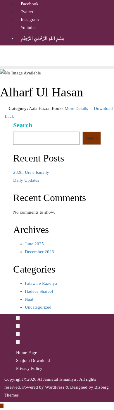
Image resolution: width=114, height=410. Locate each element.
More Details (76, 108)
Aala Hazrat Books (46, 108)
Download (103, 108)
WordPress (54, 387)
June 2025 (34, 243)
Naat (29, 299)
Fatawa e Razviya (41, 283)
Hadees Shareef (39, 291)
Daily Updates (26, 180)
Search (22, 125)
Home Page (26, 352)
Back (9, 116)
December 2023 (39, 251)
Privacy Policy (29, 368)
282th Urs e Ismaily (31, 172)
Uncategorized (38, 307)
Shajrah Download (33, 360)
